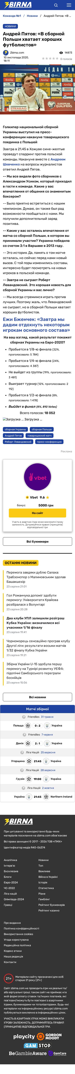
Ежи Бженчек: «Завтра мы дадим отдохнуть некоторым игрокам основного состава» (36, 325)
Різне (41, 893)
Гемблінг (44, 899)
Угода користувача (16, 939)
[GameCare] (57, 1054)
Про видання (12, 923)
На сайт (37, 513)
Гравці (8, 905)
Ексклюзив (11, 871)
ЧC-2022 (9, 888)
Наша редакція (13, 956)
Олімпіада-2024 (14, 899)
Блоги (8, 877)
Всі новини (37, 697)
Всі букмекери (37, 541)
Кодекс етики (13, 951)
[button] (56, 5)
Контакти (10, 962)
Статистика (46, 888)
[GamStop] (38, 1046)
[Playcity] (24, 1037)
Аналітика (10, 860)
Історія (42, 882)
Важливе (44, 871)
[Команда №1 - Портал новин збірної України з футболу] (16, 5)
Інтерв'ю (9, 865)
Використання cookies (18, 934)
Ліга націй (10, 893)
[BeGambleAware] (28, 1053)
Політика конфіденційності (21, 928)
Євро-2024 (11, 882)
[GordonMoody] (49, 1037)
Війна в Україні (48, 877)
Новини (10, 26)
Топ (40, 865)
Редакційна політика (17, 945)
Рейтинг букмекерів (51, 905)
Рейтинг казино (48, 910)
